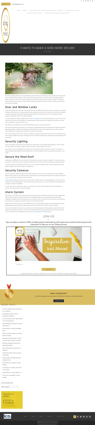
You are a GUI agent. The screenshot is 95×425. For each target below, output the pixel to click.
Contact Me (58, 300)
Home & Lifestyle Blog (35, 13)
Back (49, 51)
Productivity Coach (72, 10)
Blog (41, 416)
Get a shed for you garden (33, 118)
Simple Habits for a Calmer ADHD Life (12, 372)
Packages (8, 401)
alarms (10, 195)
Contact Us (6, 4)
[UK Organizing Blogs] (9, 292)
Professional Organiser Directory (57, 13)
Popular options (9, 180)
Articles (49, 416)
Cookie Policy (61, 416)
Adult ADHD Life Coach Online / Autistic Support (46, 10)
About (33, 416)
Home (19, 10)
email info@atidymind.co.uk (17, 4)
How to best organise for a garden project (41, 211)
